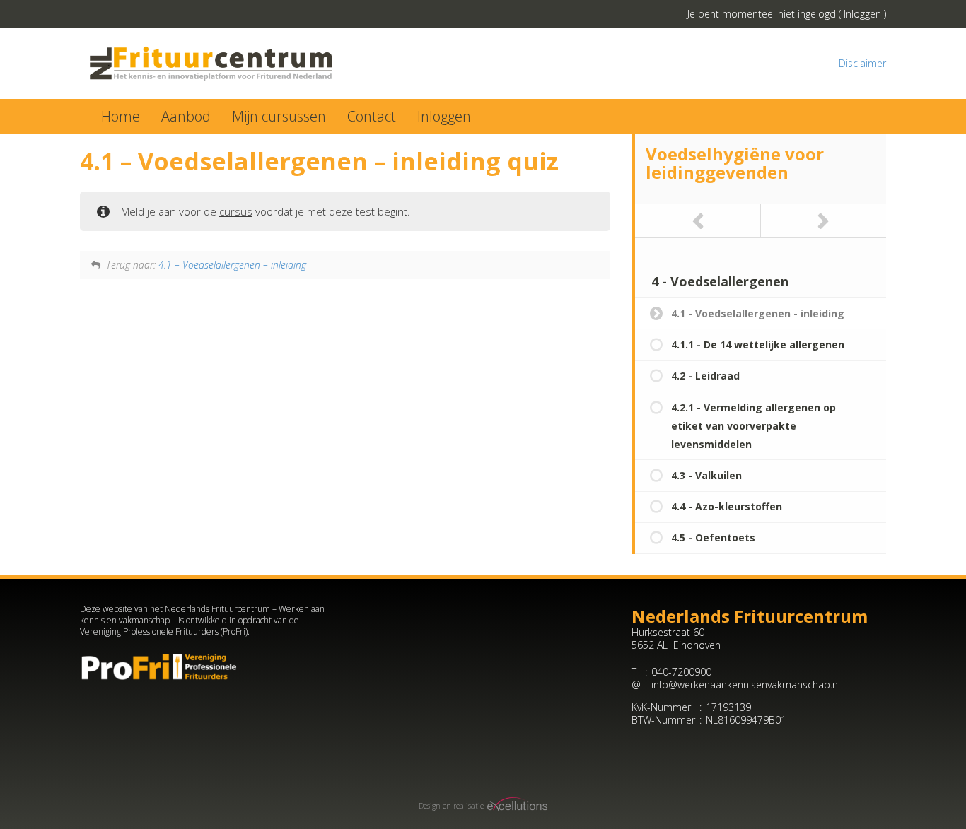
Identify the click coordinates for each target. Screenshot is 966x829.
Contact (371, 116)
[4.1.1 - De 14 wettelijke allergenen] (824, 220)
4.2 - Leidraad (705, 375)
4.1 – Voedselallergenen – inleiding (232, 264)
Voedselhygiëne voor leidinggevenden (735, 163)
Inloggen (862, 13)
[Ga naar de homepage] (276, 63)
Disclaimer (862, 63)
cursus (235, 211)
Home (120, 116)
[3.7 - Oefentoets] (698, 220)
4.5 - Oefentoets (713, 537)
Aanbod (186, 116)
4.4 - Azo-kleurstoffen (726, 506)
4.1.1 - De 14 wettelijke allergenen (757, 344)
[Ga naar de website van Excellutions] (516, 806)
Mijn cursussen (279, 116)
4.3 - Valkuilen (706, 475)
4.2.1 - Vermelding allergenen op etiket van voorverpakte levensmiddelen (753, 426)
